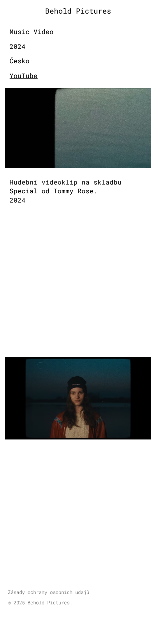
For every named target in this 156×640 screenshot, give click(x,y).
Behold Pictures (78, 11)
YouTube (24, 75)
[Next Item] (143, 398)
